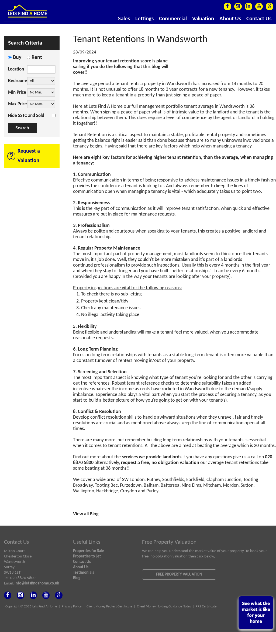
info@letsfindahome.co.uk (37, 583)
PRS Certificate (206, 606)
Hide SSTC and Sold (26, 115)
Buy (17, 57)
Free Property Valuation (179, 574)
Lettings (144, 19)
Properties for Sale (88, 551)
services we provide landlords (152, 457)
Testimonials (83, 572)
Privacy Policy (72, 606)
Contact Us (258, 19)
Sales (124, 19)
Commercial (173, 19)
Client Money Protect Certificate (109, 606)
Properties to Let (87, 556)
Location (16, 69)
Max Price (17, 104)
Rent (37, 57)
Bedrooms (17, 81)
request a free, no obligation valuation (160, 462)
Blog (76, 578)
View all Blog (86, 514)
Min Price (17, 92)
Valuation (203, 19)
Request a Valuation (29, 156)
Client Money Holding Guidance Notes (164, 606)
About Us (230, 19)
